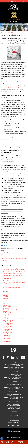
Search (15, 1)
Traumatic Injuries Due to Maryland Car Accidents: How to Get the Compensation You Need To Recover (14, 277)
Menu (22, 1)
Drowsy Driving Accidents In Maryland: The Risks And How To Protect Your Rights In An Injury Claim (14, 282)
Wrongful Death (7, 341)
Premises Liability (7, 326)
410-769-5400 (12, 377)
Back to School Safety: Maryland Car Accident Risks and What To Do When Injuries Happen (14, 268)
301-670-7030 (12, 367)
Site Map (8, 437)
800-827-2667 (14, 21)
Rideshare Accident (7, 329)
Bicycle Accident (7, 306)
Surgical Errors (6, 333)
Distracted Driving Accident (10, 309)
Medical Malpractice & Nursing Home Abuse (14, 318)
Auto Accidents (6, 305)
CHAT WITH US (7, 442)
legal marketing (13, 434)
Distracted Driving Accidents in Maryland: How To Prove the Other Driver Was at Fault (14, 272)
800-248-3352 (20, 377)
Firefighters (6, 314)
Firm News (5, 315)
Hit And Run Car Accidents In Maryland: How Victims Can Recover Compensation (14, 286)
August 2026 (6, 293)
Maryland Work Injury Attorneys (8, 32)
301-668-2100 (12, 387)
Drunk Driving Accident (9, 312)
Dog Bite (5, 311)
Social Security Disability (9, 332)
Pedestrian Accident (8, 323)
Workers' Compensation (9, 340)
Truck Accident (6, 335)
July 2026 (5, 295)
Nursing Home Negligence (9, 321)
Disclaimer (13, 437)
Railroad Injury (6, 327)
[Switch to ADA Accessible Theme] (1, 438)
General (5, 317)
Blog (18, 32)
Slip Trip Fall (6, 331)
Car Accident (23, 32)
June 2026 (5, 296)
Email (12, 1)
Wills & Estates (6, 338)
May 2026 (5, 298)
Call (8, 1)
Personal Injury (6, 324)
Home (4, 1)
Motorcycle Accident (8, 320)
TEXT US (21, 442)
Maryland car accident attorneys (16, 87)
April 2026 (5, 299)
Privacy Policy (18, 437)
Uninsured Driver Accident (9, 337)
